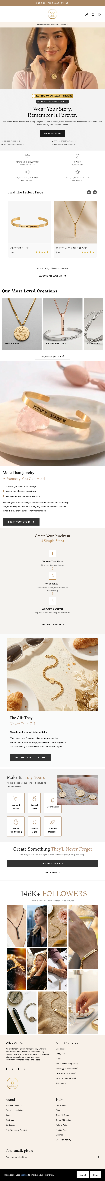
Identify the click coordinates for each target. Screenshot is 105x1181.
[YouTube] (18, 1069)
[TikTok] (24, 1069)
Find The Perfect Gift (28, 757)
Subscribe (95, 1157)
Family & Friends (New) (66, 1078)
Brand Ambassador (14, 1105)
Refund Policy (62, 1125)
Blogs (8, 1115)
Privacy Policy (62, 1130)
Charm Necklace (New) (66, 1073)
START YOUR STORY (19, 522)
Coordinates (61, 1049)
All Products (61, 1083)
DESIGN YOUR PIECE (52, 863)
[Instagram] (12, 1069)
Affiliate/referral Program (16, 1130)
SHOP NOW (51, 873)
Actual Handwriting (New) (67, 1063)
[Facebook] (6, 1069)
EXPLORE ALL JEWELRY (50, 276)
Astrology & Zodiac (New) (67, 1068)
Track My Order (62, 1115)
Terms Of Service (63, 1120)
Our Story (10, 1120)
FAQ (58, 1110)
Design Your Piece (52, 133)
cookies (24, 1175)
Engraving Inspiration (15, 1110)
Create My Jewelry (50, 624)
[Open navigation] (5, 14)
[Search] (93, 14)
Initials (58, 1059)
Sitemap (59, 1135)
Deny (95, 1175)
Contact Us (10, 1125)
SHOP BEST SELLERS (51, 356)
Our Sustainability (63, 1140)
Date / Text (60, 1054)
